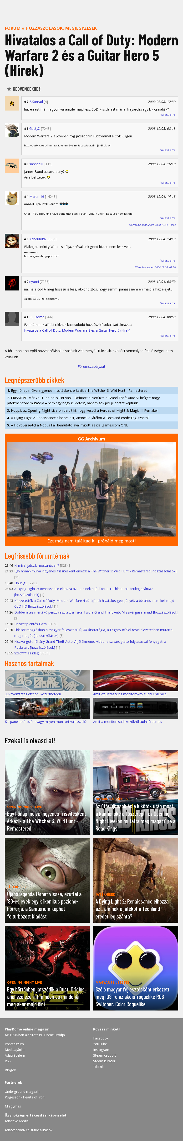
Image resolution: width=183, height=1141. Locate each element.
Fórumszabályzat (91, 366)
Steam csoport (104, 1055)
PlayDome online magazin (27, 1029)
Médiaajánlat (15, 1049)
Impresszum (14, 1044)
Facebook (100, 1038)
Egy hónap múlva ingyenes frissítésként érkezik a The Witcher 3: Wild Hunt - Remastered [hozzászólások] (95, 571)
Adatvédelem (15, 1055)
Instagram (101, 1049)
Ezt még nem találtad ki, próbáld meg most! (91, 541)
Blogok (10, 1070)
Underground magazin (22, 1091)
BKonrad (36, 101)
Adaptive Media (17, 1121)
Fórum (12, 28)
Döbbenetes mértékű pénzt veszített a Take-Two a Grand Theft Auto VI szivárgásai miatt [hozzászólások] (96, 612)
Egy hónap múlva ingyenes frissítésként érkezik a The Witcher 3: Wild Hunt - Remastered (77, 390)
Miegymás (13, 1106)
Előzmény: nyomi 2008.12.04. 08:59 (155, 267)
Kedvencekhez (26, 89)
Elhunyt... (21, 583)
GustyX (34, 128)
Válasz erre (168, 115)
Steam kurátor (104, 1061)
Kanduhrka (37, 239)
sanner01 (36, 164)
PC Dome (36, 317)
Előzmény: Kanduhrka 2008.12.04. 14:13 (152, 225)
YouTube (100, 1044)
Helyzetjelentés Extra (30, 624)
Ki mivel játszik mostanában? (36, 565)
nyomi (34, 281)
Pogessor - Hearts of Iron (25, 1097)
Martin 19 (36, 196)
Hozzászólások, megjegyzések (61, 28)
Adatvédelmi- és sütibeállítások (28, 1130)
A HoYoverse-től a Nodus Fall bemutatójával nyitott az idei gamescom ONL (67, 425)
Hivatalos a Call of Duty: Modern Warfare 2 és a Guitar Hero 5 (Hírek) (77, 330)
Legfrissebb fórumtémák (37, 555)
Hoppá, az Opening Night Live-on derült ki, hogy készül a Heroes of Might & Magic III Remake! (82, 410)
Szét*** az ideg (26, 653)
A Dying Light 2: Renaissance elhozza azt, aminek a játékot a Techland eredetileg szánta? (78, 418)
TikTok (98, 1066)
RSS (8, 1061)
